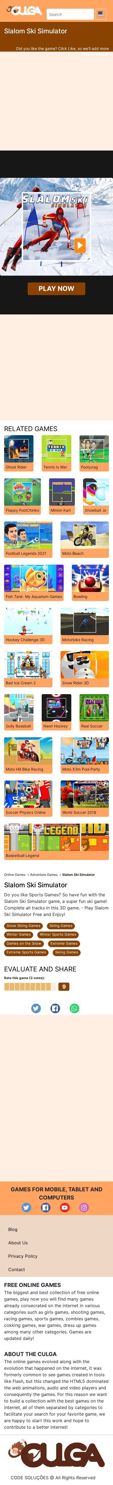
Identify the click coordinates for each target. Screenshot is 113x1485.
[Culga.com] (24, 10)
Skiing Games (60, 925)
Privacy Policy (23, 1256)
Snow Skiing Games (23, 925)
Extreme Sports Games (26, 952)
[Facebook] (55, 1008)
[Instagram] (84, 1207)
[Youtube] (65, 1207)
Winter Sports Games (58, 934)
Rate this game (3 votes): (24, 978)
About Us (18, 1242)
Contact (16, 1269)
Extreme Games (64, 943)
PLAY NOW (56, 288)
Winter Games (19, 934)
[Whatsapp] (74, 1008)
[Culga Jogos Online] (56, 1452)
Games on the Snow (24, 943)
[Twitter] (36, 1008)
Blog (13, 1229)
